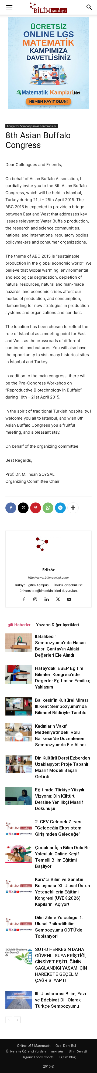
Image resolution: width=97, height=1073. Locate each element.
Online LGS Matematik (33, 1045)
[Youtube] (71, 599)
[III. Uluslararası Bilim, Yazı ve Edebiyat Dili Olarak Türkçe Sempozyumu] (18, 1000)
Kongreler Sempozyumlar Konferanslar (31, 126)
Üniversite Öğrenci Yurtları (26, 1051)
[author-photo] (48, 562)
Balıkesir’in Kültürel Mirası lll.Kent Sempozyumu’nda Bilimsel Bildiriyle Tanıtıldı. (62, 706)
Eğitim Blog (67, 1057)
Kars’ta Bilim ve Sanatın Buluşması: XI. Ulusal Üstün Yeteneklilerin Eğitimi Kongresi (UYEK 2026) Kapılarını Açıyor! (62, 892)
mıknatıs (57, 1051)
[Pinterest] (35, 507)
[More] (73, 507)
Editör (48, 569)
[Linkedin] (48, 599)
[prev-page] (8, 1020)
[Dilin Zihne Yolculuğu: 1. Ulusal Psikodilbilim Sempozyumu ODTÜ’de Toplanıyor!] (18, 924)
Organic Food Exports (38, 1057)
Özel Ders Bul (66, 1045)
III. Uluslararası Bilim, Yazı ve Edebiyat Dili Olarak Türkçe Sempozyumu (60, 1000)
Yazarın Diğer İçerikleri (57, 624)
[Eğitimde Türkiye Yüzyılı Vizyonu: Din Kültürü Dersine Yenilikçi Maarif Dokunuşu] (18, 796)
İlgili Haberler (18, 624)
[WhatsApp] (48, 507)
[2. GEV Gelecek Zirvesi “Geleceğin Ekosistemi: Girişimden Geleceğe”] (18, 828)
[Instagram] (37, 599)
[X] (23, 507)
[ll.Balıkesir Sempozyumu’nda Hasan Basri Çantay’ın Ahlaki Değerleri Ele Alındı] (18, 642)
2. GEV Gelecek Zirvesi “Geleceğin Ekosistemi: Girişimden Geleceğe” (59, 828)
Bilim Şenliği (78, 1051)
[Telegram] (60, 507)
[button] (9, 7)
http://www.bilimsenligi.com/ (48, 577)
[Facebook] (10, 507)
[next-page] (17, 1020)
